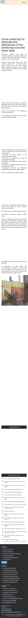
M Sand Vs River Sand (9, 511)
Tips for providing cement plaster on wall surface (14, 525)
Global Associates (17, 615)
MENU (24, 2)
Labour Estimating (8, 551)
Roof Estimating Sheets (9, 568)
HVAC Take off (7, 559)
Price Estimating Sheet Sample (11, 578)
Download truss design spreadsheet (13, 492)
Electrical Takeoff (7, 549)
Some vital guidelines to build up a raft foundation (13, 536)
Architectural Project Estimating (12, 553)
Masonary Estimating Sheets (11, 580)
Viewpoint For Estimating (10, 592)
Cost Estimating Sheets (9, 570)
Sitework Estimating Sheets (10, 576)
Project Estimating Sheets (10, 574)
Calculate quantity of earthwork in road (13, 489)
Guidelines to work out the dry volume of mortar (14, 486)
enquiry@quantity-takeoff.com (12, 612)
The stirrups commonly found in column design (14, 514)
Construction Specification (10, 590)
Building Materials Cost (9, 602)
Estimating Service (8, 555)
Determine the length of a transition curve (14, 528)
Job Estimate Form (8, 594)
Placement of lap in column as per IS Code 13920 (14, 482)
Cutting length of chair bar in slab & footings (15, 504)
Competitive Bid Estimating (10, 557)
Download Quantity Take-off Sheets (12, 495)
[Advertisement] (14, 20)
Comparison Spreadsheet (10, 582)
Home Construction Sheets (10, 572)
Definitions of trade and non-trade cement (14, 522)
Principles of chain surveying (11, 539)
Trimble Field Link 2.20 (9, 596)
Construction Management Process (13, 598)
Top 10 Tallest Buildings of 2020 (12, 478)
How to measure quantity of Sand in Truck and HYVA (14, 518)
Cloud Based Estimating (9, 600)
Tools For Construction (9, 588)
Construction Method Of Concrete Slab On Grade (14, 498)
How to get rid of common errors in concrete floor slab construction (15, 532)
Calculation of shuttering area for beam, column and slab (14, 507)
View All (4, 562)
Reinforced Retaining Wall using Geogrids (14, 501)
